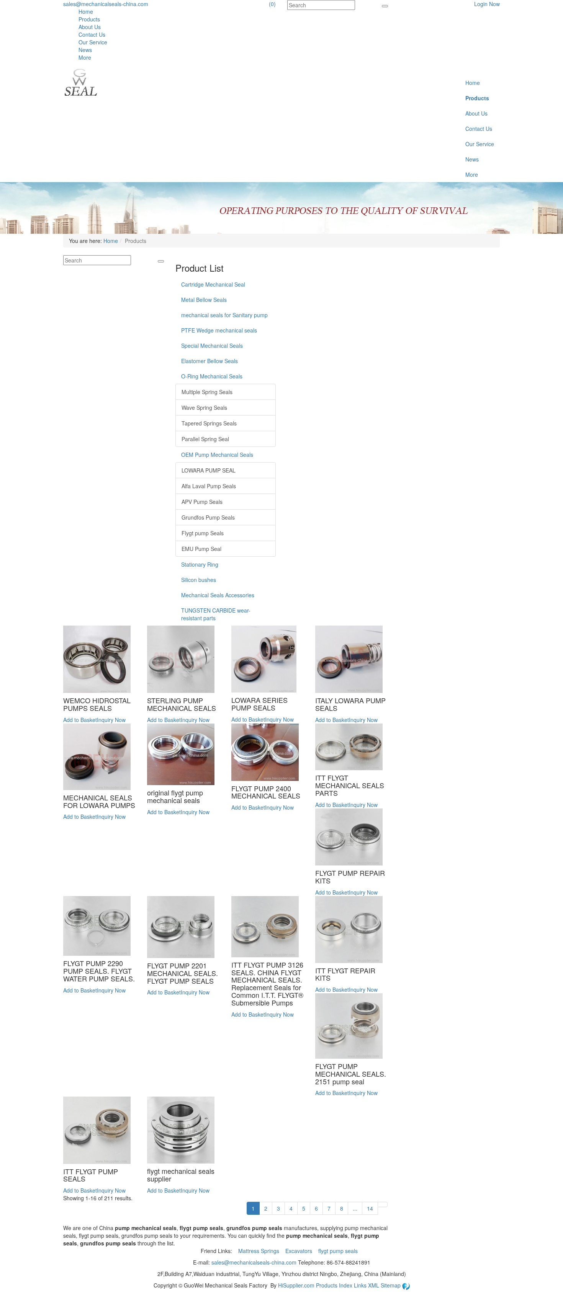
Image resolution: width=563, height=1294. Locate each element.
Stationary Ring (199, 564)
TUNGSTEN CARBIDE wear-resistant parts (215, 614)
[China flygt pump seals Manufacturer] (80, 81)
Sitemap (391, 1285)
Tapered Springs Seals (209, 423)
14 (370, 1208)
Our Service (93, 42)
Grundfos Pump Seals (208, 517)
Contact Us (92, 34)
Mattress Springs (259, 1251)
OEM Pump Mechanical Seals (217, 454)
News (85, 50)
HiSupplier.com (296, 1285)
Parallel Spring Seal (205, 439)
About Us (90, 27)
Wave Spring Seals (204, 407)
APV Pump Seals (202, 501)
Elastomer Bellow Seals (209, 361)
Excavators (299, 1251)
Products (89, 19)
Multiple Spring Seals (207, 392)
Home (86, 11)
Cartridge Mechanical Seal (213, 284)
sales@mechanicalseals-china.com (105, 4)
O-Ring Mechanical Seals (211, 376)
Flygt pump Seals (203, 533)
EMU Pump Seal (201, 548)
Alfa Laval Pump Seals (209, 486)
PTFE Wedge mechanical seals (219, 330)
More (85, 57)
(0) (272, 4)
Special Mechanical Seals (212, 345)
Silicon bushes (198, 579)
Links (361, 1285)
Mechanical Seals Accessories (217, 595)
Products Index (334, 1285)
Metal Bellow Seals (204, 299)
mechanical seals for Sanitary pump (224, 315)
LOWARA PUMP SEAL (209, 470)
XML (374, 1285)
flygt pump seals (338, 1251)
